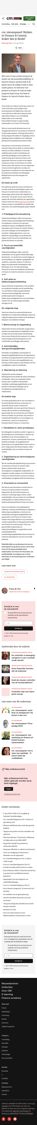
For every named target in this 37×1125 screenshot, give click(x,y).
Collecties (7, 987)
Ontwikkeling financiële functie (14, 571)
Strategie (5, 1047)
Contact (4, 1094)
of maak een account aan (12, 794)
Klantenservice (7, 1087)
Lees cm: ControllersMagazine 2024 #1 (16, 885)
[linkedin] (15, 1119)
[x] (9, 1119)
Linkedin (5, 1078)
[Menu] (3, 18)
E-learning (7, 994)
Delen (20, 48)
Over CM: (7, 990)
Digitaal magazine (8, 1026)
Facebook (5, 1071)
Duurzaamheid (7, 1058)
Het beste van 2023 (9, 910)
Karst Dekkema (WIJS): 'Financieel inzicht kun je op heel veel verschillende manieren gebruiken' (19, 873)
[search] (33, 24)
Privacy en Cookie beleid (10, 1113)
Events (4, 1008)
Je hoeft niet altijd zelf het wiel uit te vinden (17, 867)
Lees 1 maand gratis (29, 18)
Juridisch (5, 1051)
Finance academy (11, 998)
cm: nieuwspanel (9, 577)
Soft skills (5, 1043)
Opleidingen (6, 1012)
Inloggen (8, 789)
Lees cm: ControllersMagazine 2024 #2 (16, 864)
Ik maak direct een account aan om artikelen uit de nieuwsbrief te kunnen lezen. (20, 615)
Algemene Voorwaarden (21, 1111)
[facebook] (3, 1119)
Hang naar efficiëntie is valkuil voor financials (19, 849)
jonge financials (24, 202)
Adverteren (5, 1091)
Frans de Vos (7, 43)
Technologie (6, 1054)
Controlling (5, 1039)
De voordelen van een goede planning (15, 894)
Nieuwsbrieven (10, 983)
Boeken (4, 1019)
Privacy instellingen (26, 1113)
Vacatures (5, 1023)
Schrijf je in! (18, 628)
